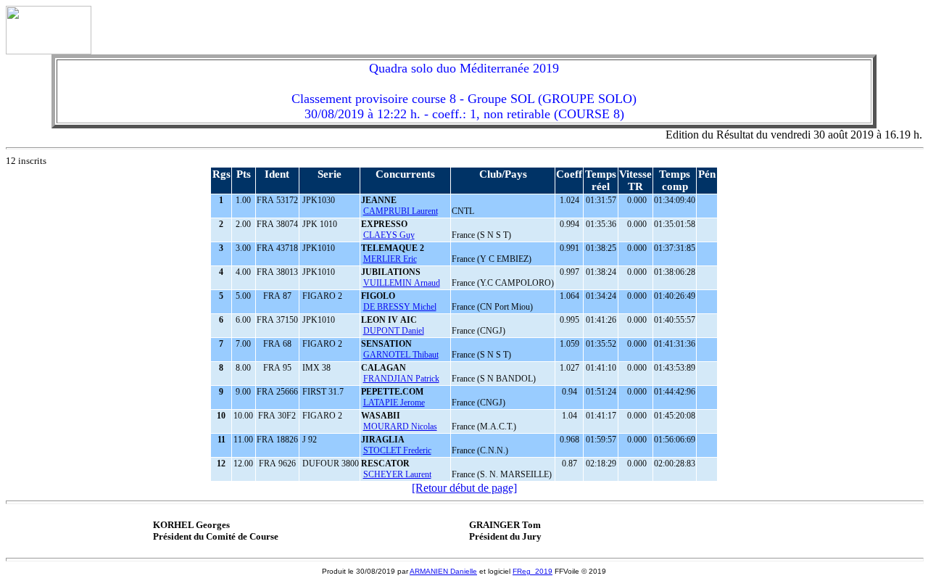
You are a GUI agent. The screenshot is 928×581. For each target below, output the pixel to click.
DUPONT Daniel (393, 331)
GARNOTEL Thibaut (401, 355)
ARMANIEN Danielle (443, 571)
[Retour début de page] (464, 488)
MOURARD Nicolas (400, 426)
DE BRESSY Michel (399, 307)
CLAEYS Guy (389, 235)
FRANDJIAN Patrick (401, 379)
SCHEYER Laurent (397, 474)
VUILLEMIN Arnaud (401, 283)
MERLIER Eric (390, 259)
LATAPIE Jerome (394, 402)
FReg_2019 (532, 571)
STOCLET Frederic (397, 450)
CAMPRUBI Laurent (400, 211)
